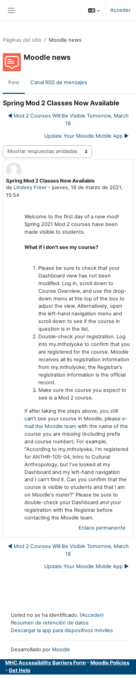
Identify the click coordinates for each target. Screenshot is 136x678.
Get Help (19, 670)
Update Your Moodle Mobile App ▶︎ (86, 136)
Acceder (120, 10)
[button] (94, 10)
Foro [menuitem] (13, 82)
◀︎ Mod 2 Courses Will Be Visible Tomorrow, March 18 (68, 120)
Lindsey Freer (30, 187)
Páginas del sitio (22, 40)
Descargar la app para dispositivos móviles (62, 630)
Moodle (61, 649)
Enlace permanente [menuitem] (102, 528)
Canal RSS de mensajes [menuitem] (58, 82)
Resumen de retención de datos (50, 623)
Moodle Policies (109, 663)
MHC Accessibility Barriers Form (45, 663)
